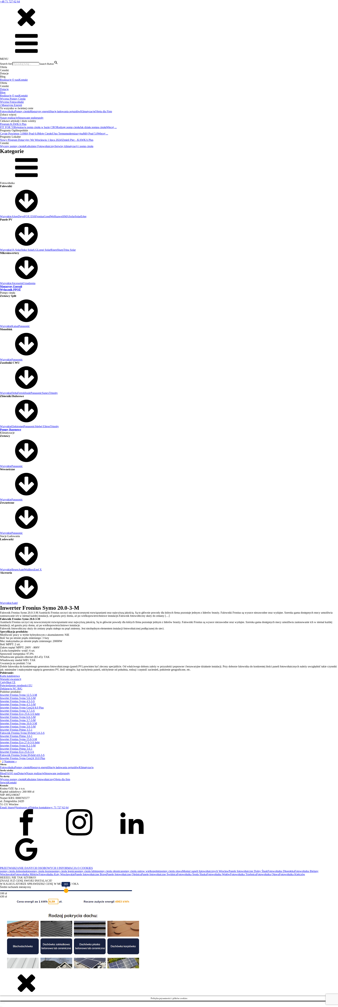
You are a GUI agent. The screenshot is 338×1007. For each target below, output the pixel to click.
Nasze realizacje (9, 117)
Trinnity (53, 392)
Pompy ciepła (22, 111)
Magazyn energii (39, 767)
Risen (54, 249)
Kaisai (14, 326)
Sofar (72, 216)
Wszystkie (5, 216)
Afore (14, 216)
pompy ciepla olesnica (109, 871)
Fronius (39, 216)
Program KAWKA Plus (13, 124)
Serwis (4, 782)
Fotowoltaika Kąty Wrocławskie (57, 874)
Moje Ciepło (45, 133)
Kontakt (23, 79)
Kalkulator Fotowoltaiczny (40, 146)
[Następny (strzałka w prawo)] (1, 1006)
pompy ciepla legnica (64, 871)
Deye (21, 216)
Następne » (10, 761)
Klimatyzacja (87, 111)
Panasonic (24, 326)
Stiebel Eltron (42, 426)
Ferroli (21, 392)
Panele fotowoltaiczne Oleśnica (124, 874)
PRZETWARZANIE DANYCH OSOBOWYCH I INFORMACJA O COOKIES (46, 867)
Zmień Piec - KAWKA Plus (77, 139)
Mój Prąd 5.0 (90, 133)
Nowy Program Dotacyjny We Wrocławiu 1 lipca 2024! (31, 139)
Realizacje (6, 79)
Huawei (58, 216)
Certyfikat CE (7, 682)
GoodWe (49, 216)
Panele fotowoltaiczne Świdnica (159, 874)
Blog (2, 92)
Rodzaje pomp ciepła (68, 127)
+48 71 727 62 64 (10, 1)
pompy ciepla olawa (171, 871)
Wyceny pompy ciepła (12, 146)
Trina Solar (69, 249)
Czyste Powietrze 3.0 (12, 133)
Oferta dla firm (62, 779)
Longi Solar (44, 249)
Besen (14, 569)
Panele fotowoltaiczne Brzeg (91, 874)
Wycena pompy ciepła (12, 779)
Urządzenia (29, 283)
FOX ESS (29, 216)
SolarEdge (80, 216)
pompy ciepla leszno (40, 871)
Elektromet (17, 426)
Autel (21, 569)
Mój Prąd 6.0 (31, 133)
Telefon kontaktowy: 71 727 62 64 (49, 807)
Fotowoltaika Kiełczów (292, 874)
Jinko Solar (27, 249)
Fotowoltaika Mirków (26, 874)
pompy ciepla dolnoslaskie (14, 871)
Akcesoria (17, 283)
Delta (14, 392)
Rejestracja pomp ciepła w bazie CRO (35, 127)
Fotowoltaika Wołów (218, 874)
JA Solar (16, 249)
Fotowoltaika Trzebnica (243, 874)
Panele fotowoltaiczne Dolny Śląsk (248, 871)
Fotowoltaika (7, 111)
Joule (28, 392)
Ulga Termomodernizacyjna (67, 133)
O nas (15, 79)
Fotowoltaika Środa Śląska (192, 874)
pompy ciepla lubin (86, 871)
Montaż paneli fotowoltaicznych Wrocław (205, 871)
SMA (66, 216)
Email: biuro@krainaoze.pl (15, 807)
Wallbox (29, 569)
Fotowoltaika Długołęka (281, 871)
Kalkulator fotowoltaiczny (39, 779)
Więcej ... (111, 127)
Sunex (45, 392)
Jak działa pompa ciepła (93, 127)
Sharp (60, 249)
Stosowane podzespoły (30, 117)
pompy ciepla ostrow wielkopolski (141, 871)
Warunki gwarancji (10, 679)
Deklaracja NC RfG (11, 688)
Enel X (38, 569)
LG (35, 249)
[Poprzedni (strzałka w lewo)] (0, 1006)
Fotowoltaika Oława (267, 874)
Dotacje (4, 89)
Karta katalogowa (10, 675)
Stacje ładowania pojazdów (65, 111)
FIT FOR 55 (7, 127)
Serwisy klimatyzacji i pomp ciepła (74, 146)
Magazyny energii (40, 111)
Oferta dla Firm (103, 111)
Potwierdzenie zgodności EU (16, 685)
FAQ (8, 773)
